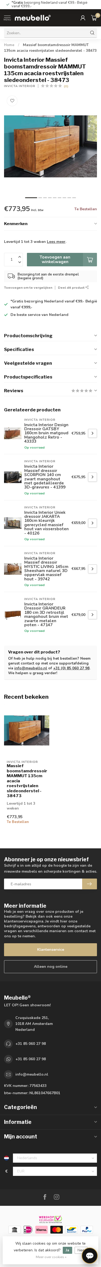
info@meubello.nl (30, 668)
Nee (81, 1250)
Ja (67, 1250)
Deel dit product (71, 287)
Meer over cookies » (51, 1257)
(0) (66, 86)
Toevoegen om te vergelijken (28, 287)
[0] (94, 17)
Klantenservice (50, 949)
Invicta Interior (19, 86)
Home (9, 45)
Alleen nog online (50, 966)
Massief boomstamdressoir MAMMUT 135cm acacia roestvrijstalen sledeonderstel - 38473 (27, 780)
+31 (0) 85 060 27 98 (71, 668)
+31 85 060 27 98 (30, 1043)
